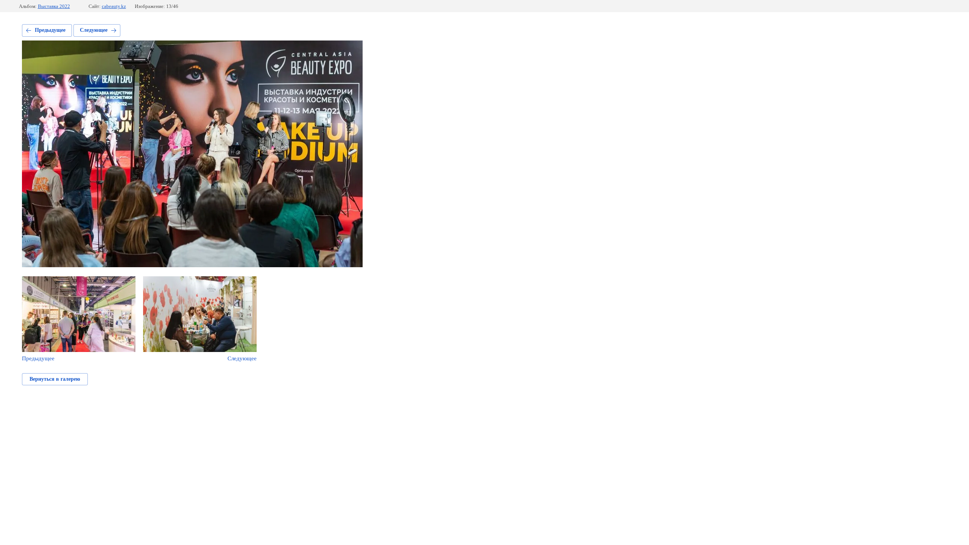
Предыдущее (50, 30)
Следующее (93, 30)
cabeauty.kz (114, 6)
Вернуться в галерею (55, 379)
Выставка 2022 (54, 6)
